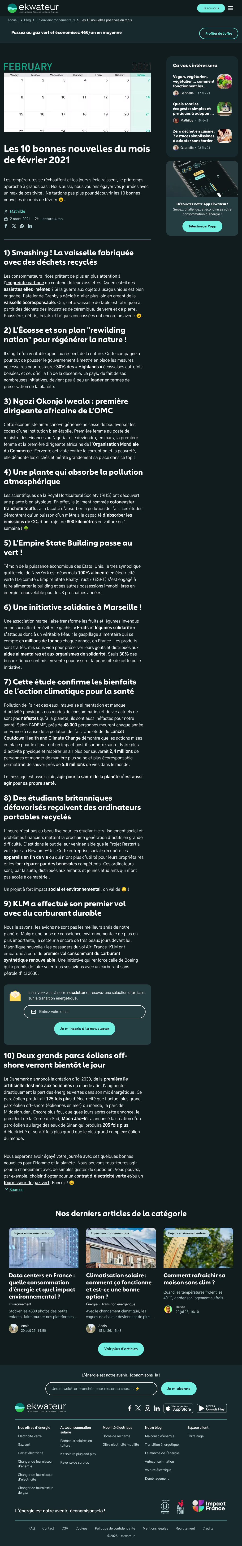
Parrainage (195, 1436)
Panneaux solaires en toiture (76, 1443)
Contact (48, 1528)
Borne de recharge (116, 1436)
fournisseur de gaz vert (26, 1183)
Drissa (180, 1307)
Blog (27, 20)
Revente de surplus (74, 1462)
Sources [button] (16, 1190)
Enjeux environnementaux (55, 20)
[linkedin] (157, 1408)
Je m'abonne (178, 1388)
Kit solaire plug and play (78, 1454)
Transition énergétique (162, 1444)
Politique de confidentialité (115, 1528)
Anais (25, 1326)
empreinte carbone (25, 283)
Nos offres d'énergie (34, 1427)
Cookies (81, 1528)
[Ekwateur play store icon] (212, 1408)
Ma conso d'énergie (159, 1436)
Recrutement (185, 1528)
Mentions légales (155, 1528)
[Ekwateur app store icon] (178, 1408)
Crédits (208, 1528)
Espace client (197, 1427)
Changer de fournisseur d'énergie (35, 1464)
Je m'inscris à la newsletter (84, 1028)
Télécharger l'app (202, 226)
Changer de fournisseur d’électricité (35, 1477)
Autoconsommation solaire (75, 1430)
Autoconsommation (159, 1461)
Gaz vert (24, 1444)
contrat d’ (100, 1176)
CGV (65, 1528)
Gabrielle (187, 93)
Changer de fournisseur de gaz (35, 1490)
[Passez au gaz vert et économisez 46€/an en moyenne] (121, 33)
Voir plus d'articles (121, 1349)
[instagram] (147, 1408)
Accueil (13, 20)
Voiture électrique (158, 1470)
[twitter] (138, 1408)
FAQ (32, 1528)
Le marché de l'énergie (162, 1453)
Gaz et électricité (30, 1453)
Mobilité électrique (117, 1427)
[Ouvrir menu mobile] (230, 8)
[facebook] (129, 1408)
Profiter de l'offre (218, 34)
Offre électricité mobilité (121, 1444)
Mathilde (17, 212)
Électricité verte (30, 1436)
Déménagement (157, 1478)
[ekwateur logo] (33, 8)
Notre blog (153, 1427)
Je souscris (211, 8)
